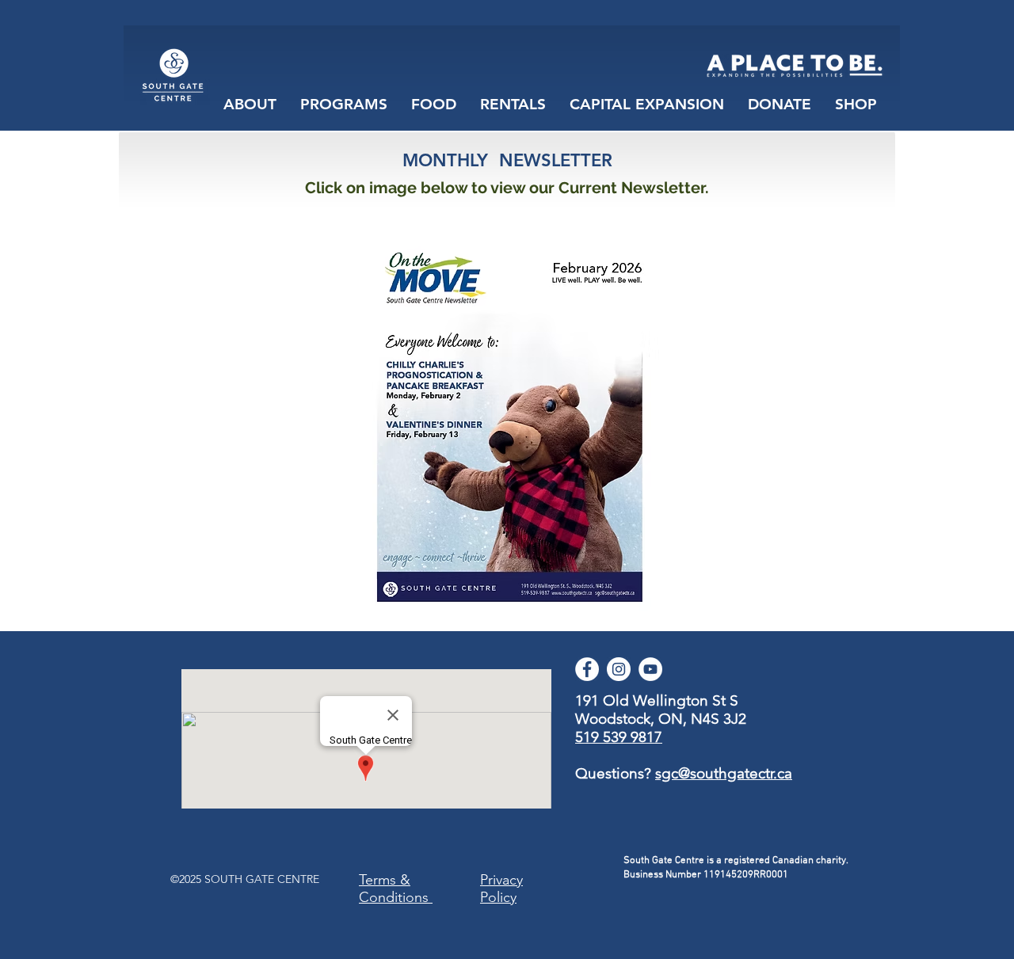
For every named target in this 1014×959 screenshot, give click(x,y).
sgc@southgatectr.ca (723, 773)
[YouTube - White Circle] (650, 669)
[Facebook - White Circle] (587, 669)
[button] (433, 104)
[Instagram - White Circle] (619, 669)
